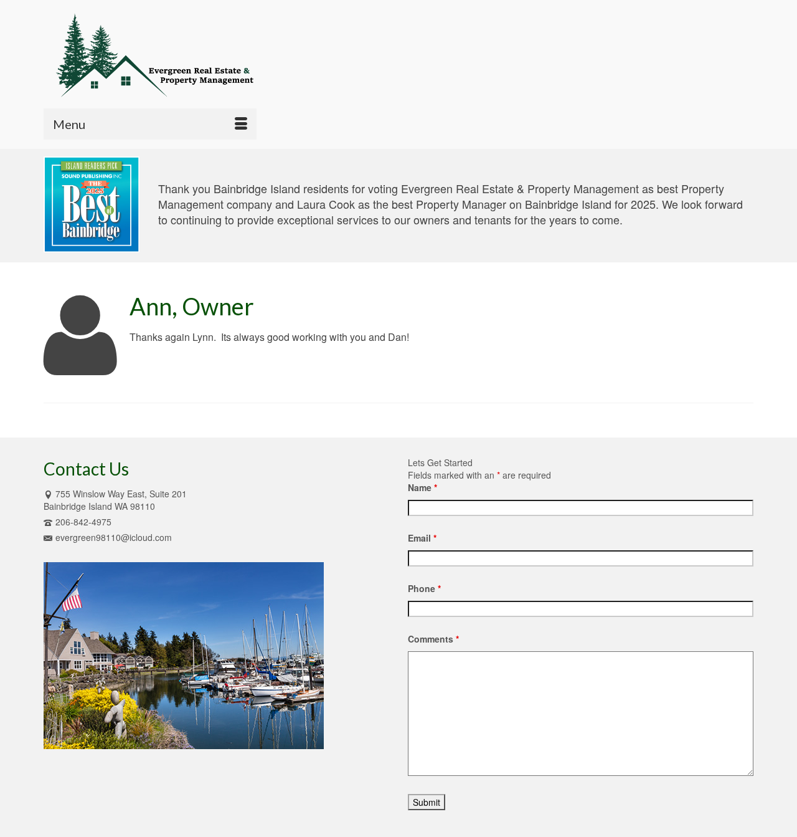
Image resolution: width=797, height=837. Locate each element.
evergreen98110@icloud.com (113, 537)
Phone (424, 588)
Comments (433, 639)
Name (422, 487)
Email (422, 538)
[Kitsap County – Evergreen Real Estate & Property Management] (156, 54)
